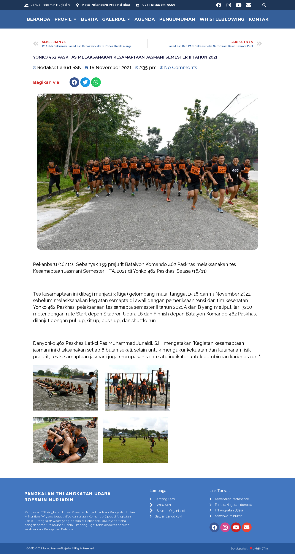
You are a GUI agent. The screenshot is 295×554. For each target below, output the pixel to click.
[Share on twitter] (85, 82)
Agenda (145, 19)
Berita (89, 19)
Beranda (38, 19)
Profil (62, 19)
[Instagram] (229, 5)
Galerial (113, 19)
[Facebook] (219, 5)
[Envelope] (249, 5)
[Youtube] (239, 5)
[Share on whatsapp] (96, 82)
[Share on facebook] (74, 82)
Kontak (258, 19)
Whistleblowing (222, 19)
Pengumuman (177, 19)
